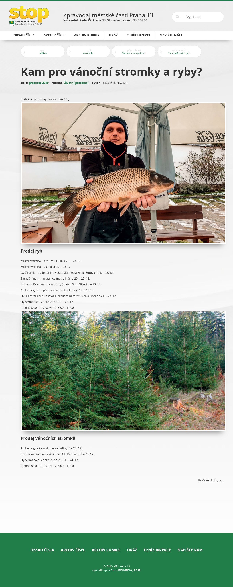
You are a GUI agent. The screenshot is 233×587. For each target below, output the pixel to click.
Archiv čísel (73, 549)
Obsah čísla (42, 549)
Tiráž (132, 549)
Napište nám (190, 549)
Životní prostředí (76, 83)
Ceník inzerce (157, 549)
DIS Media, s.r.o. (129, 570)
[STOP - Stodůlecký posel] (29, 24)
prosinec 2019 (39, 83)
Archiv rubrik (106, 549)
